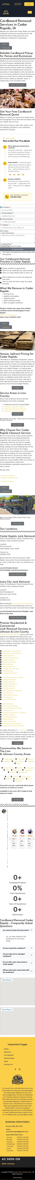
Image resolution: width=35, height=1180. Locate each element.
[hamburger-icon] (30, 12)
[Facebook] (15, 1069)
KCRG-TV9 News (8, 1164)
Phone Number (6, 219)
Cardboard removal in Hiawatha (15, 409)
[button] (17, 930)
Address (4, 225)
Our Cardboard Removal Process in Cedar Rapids (15, 260)
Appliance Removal (8, 475)
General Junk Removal (9, 478)
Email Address (6, 213)
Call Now (29, 4)
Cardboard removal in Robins (14, 411)
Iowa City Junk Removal (15, 581)
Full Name (4, 207)
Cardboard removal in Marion (14, 407)
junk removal (21, 730)
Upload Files (5, 244)
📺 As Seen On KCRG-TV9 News (6, 4)
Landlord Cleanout (7, 481)
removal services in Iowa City (22, 603)
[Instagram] (19, 1069)
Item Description (7, 233)
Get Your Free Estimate (8, 315)
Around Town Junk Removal (10, 634)
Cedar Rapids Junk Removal (17, 536)
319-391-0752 (15, 197)
